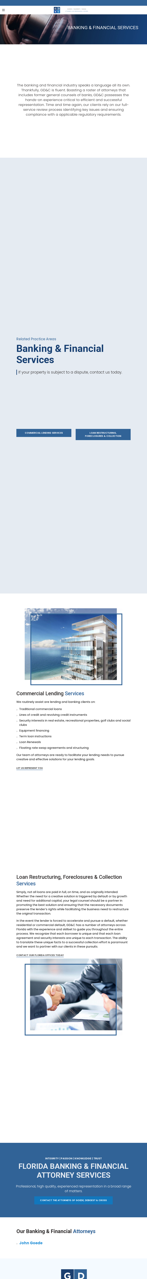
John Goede (30, 1243)
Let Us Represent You (29, 768)
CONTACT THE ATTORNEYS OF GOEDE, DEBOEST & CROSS (73, 1200)
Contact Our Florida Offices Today (40, 955)
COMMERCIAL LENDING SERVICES (44, 433)
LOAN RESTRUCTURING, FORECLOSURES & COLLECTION (103, 434)
